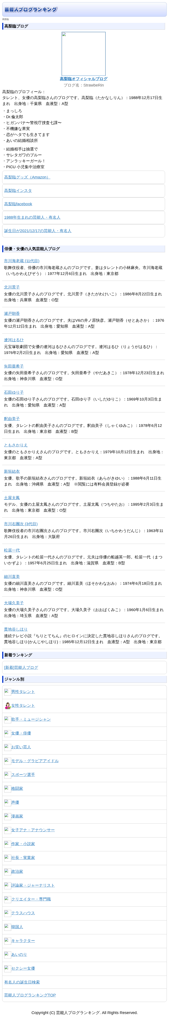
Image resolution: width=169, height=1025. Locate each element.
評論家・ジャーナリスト (33, 885)
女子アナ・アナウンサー (33, 830)
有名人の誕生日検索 (22, 982)
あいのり (19, 954)
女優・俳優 (21, 733)
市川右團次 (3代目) (21, 524)
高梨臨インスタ (18, 190)
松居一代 (12, 550)
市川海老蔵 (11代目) (21, 261)
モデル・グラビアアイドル (35, 761)
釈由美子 (12, 419)
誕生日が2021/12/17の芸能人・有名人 (38, 231)
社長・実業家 (23, 857)
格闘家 (17, 788)
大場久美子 (14, 603)
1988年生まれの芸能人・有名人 (32, 217)
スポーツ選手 (23, 774)
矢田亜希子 (14, 366)
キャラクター (23, 940)
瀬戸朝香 (12, 313)
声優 (15, 802)
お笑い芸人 (21, 747)
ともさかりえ (16, 445)
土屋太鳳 (12, 498)
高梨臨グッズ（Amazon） (27, 177)
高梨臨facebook (18, 204)
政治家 (17, 871)
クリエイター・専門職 (31, 899)
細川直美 (12, 576)
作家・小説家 (23, 844)
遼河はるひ (14, 340)
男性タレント (23, 691)
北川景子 (12, 287)
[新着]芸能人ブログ (21, 667)
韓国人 (17, 927)
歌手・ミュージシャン (31, 719)
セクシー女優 (23, 968)
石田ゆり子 (14, 392)
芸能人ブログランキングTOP (30, 995)
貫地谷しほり (16, 629)
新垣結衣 (12, 471)
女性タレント (23, 705)
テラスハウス (23, 913)
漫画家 (17, 816)
